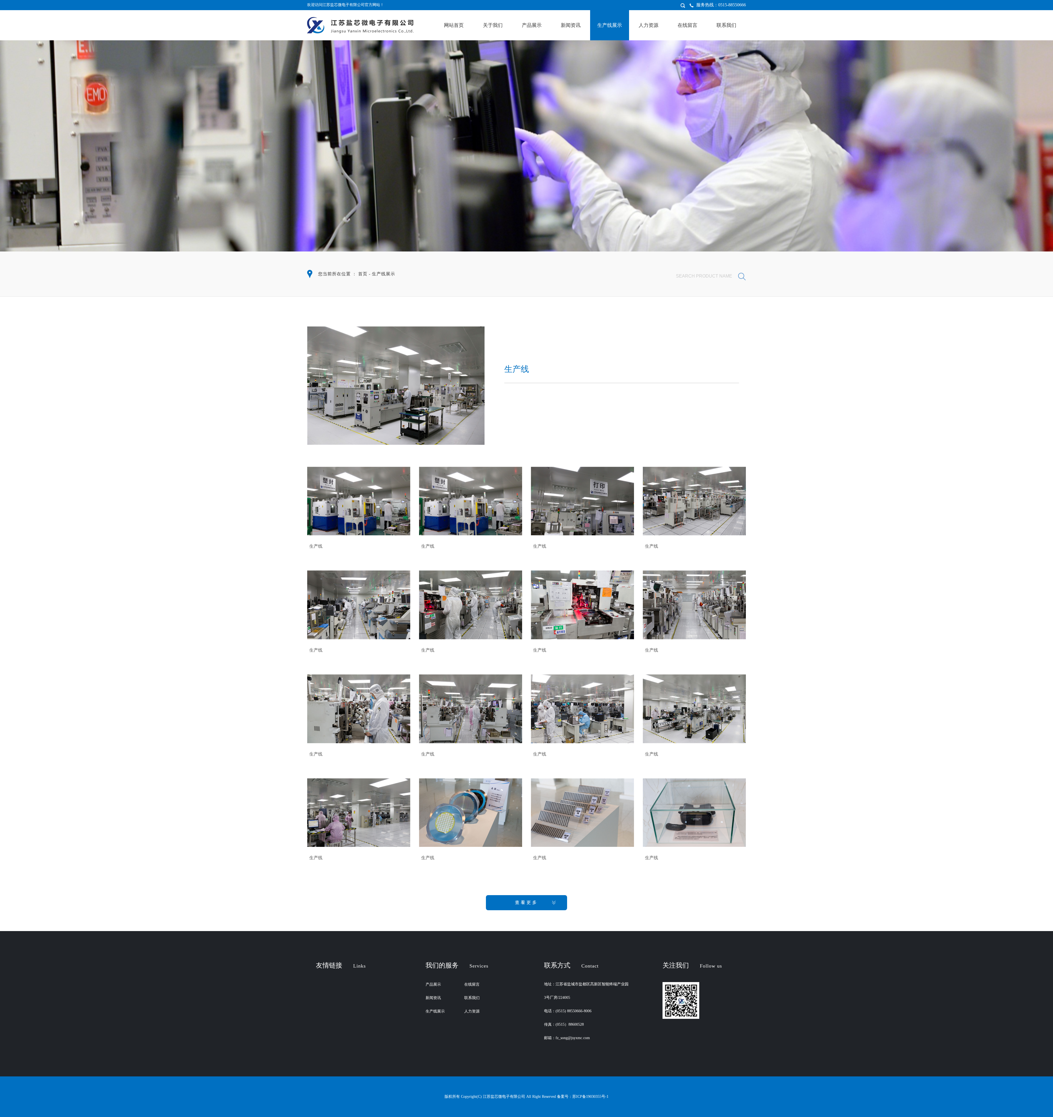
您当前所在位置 (334, 274)
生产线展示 (609, 25)
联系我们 (726, 25)
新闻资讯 (571, 25)
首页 (362, 274)
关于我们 (493, 25)
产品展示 (532, 25)
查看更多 (526, 902)
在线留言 (687, 25)
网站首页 (454, 25)
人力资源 (648, 25)
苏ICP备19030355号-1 (590, 1097)
